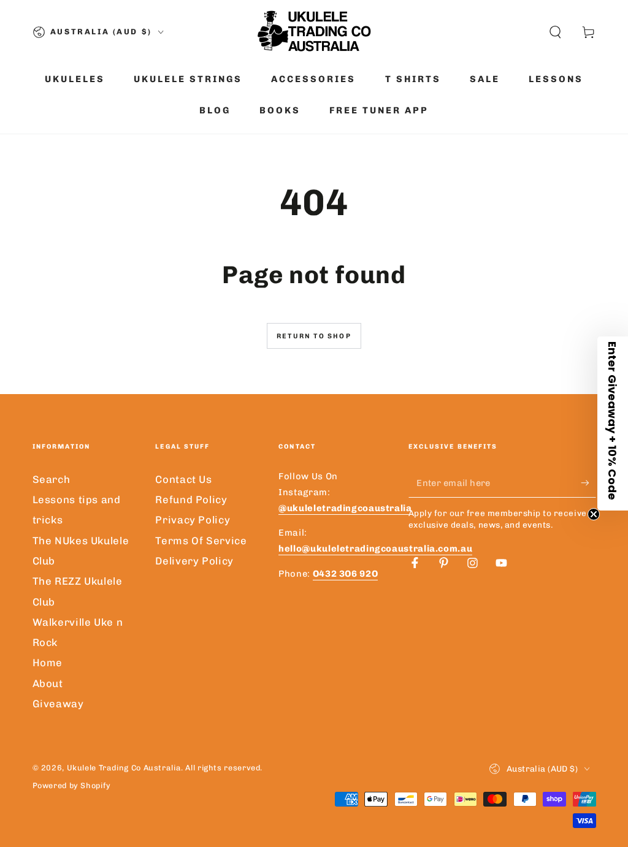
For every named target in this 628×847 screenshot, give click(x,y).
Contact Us (183, 479)
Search (52, 479)
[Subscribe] (588, 483)
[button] (555, 32)
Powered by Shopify (72, 785)
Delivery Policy (194, 561)
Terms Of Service (201, 540)
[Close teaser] (594, 514)
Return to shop (314, 336)
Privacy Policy (192, 520)
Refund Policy (191, 499)
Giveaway (58, 703)
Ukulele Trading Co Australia (124, 767)
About (48, 683)
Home (48, 662)
